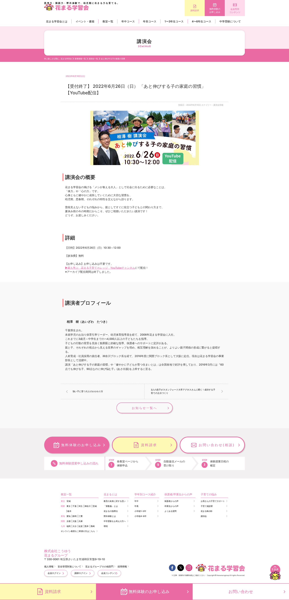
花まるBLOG (206, 511)
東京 (69, 506)
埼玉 (81, 506)
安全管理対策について (69, 566)
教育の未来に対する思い (115, 501)
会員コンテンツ (108, 573)
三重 (81, 516)
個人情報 (49, 566)
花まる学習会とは (56, 21)
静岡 (75, 516)
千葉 (75, 506)
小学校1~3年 (140, 511)
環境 (106, 526)
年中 (136, 501)
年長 (136, 506)
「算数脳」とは (111, 506)
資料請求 (194, 10)
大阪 (75, 521)
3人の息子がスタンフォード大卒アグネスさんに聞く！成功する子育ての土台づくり (183, 391)
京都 (69, 521)
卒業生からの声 (171, 506)
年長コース (149, 21)
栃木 (69, 511)
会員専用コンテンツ (234, 11)
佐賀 (81, 526)
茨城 (95, 506)
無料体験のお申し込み (214, 11)
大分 (75, 526)
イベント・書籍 (85, 21)
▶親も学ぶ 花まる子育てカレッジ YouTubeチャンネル (100, 267)
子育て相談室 (207, 506)
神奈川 (88, 506)
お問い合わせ (240, 591)
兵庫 (81, 521)
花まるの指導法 (111, 511)
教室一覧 (108, 21)
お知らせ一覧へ (144, 408)
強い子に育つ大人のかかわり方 (88, 391)
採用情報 (122, 566)
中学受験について (230, 21)
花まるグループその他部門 (99, 566)
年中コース (128, 21)
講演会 (204, 516)
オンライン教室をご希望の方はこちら (78, 531)
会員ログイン (54, 573)
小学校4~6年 (140, 516)
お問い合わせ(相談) (217, 445)
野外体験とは (110, 516)
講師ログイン (80, 573)
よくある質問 (170, 511)
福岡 (69, 526)
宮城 (69, 501)
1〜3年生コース (174, 21)
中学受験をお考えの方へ (115, 521)
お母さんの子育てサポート (213, 501)
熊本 (87, 526)
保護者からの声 (171, 501)
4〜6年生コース (201, 21)
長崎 (93, 526)
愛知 (69, 516)
